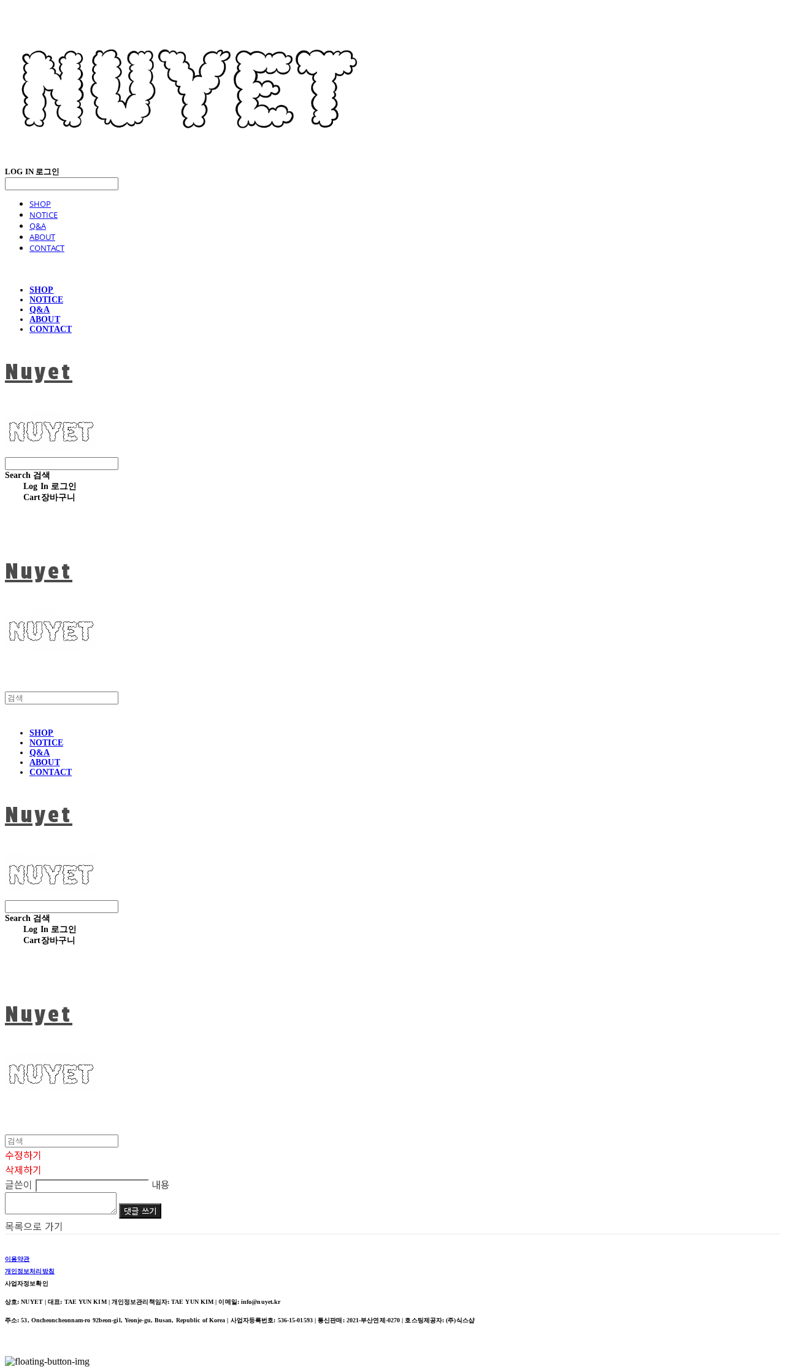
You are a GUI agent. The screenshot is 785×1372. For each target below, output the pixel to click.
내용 (160, 1184)
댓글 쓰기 (140, 1211)
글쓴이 (19, 1184)
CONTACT (46, 247)
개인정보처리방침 (30, 1271)
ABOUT (42, 236)
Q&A (37, 225)
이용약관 (17, 1258)
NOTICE (43, 214)
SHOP (40, 203)
